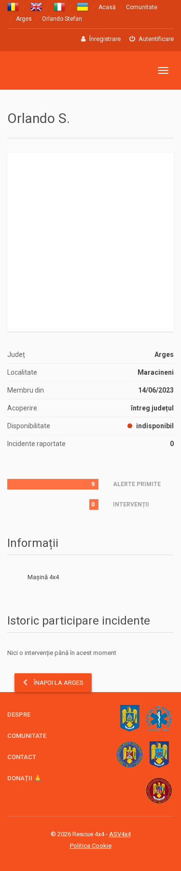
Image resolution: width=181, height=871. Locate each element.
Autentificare (155, 38)
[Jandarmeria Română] (129, 718)
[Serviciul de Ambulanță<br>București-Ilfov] (159, 718)
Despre (18, 714)
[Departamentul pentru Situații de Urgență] (129, 754)
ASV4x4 (120, 834)
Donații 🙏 (24, 778)
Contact (21, 757)
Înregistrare (104, 38)
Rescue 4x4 (54, 71)
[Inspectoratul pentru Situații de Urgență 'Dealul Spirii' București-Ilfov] (159, 790)
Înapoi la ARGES (58, 682)
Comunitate (141, 7)
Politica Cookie (90, 845)
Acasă (107, 7)
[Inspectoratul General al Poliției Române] (159, 754)
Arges (24, 18)
